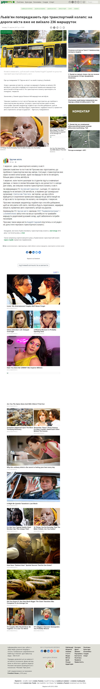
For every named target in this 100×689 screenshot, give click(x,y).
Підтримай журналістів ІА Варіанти (33, 265)
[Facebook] (51, 27)
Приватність (79, 662)
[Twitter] (54, 27)
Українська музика (40, 8)
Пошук (68, 662)
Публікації (69, 647)
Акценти (69, 649)
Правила (78, 660)
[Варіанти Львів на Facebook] (70, 2)
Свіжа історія (62, 8)
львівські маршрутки (41, 246)
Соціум (45, 2)
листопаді (53, 231)
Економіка (37, 2)
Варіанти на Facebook (33, 258)
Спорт (51, 2)
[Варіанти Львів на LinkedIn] (75, 2)
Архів (67, 660)
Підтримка (79, 654)
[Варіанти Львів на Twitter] (72, 2)
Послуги (78, 647)
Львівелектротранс (12, 246)
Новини (76, 8)
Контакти (78, 656)
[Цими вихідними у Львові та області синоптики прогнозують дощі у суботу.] (84, 139)
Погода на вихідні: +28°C (77, 150)
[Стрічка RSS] (84, 2)
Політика (20, 2)
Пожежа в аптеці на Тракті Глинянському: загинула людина (84, 51)
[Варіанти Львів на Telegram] (81, 2)
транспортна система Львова (56, 246)
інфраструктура (22, 246)
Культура (28, 2)
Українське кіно (52, 8)
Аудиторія (69, 664)
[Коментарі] (64, 27)
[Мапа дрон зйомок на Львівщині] (50, 664)
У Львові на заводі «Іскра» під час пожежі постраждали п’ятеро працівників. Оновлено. (83, 76)
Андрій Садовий (32, 246)
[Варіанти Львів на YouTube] (78, 2)
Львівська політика (27, 8)
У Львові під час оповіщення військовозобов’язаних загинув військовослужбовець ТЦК (79, 126)
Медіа (68, 656)
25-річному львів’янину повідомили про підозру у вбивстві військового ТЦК (83, 101)
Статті (70, 8)
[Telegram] (60, 27)
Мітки (68, 658)
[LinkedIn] (57, 27)
